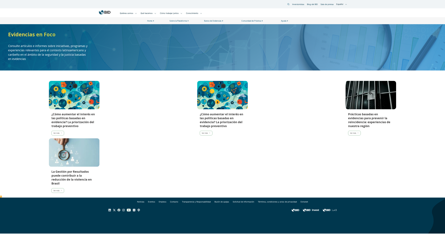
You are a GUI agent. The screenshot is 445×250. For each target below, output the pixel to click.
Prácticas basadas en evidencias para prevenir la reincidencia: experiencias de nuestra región (369, 120)
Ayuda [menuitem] (283, 21)
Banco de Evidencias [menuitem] (212, 21)
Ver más (56, 133)
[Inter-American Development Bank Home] (105, 13)
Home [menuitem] (149, 21)
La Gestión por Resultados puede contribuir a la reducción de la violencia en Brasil (71, 177)
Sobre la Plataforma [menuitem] (178, 21)
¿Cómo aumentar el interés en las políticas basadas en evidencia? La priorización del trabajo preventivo (73, 120)
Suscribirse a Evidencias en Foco (1, 197)
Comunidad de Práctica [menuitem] (251, 21)
